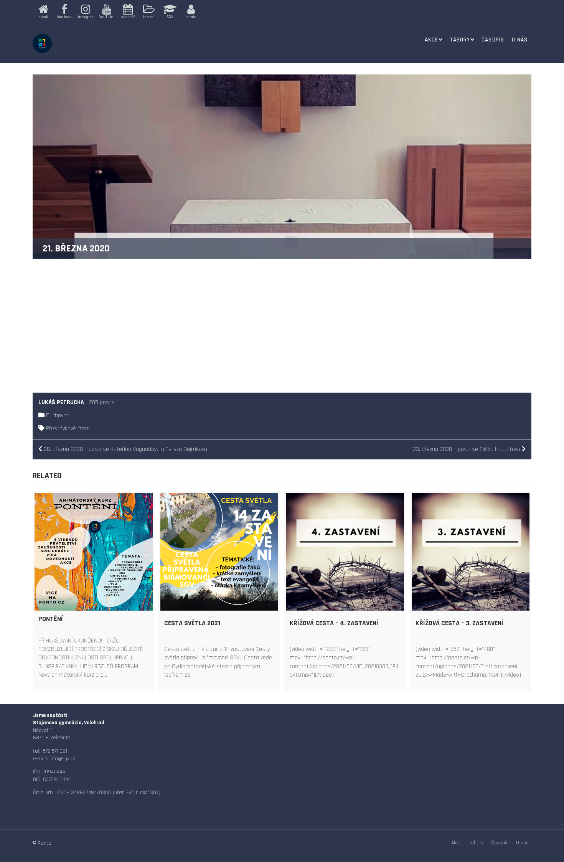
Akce (431, 39)
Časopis (493, 39)
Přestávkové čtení (67, 428)
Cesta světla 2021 (192, 623)
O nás (520, 39)
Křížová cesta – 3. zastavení (459, 623)
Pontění (50, 618)
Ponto (44, 843)
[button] (43, 12)
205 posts (101, 402)
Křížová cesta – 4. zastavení (334, 623)
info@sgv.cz (62, 758)
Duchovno (57, 415)
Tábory (460, 39)
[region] (152, 12)
